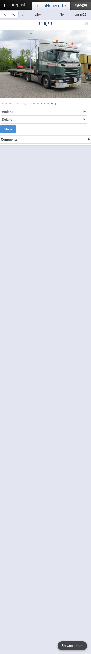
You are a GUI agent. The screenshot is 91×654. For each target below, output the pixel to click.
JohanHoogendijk (51, 5)
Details (7, 119)
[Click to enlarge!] (45, 64)
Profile (59, 14)
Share (8, 129)
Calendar (40, 14)
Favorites (78, 14)
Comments (9, 139)
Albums (9, 14)
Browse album (72, 646)
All (24, 14)
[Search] (85, 15)
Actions (7, 112)
